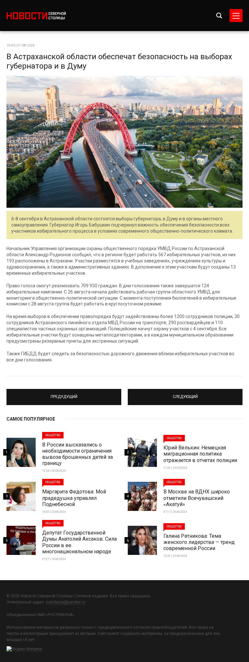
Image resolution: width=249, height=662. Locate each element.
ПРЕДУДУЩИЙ (64, 394)
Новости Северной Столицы (36, 16)
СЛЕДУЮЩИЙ (185, 394)
